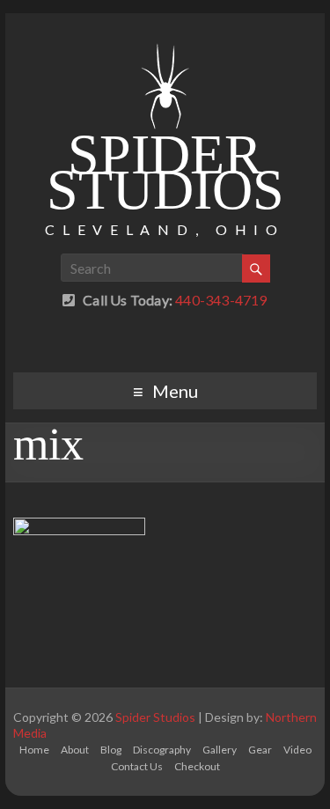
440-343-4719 (220, 299)
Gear (260, 749)
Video (297, 749)
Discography (162, 749)
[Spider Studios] (165, 34)
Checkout (197, 766)
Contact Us (137, 766)
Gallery (219, 749)
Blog (110, 749)
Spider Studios (165, 172)
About (75, 749)
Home (34, 749)
